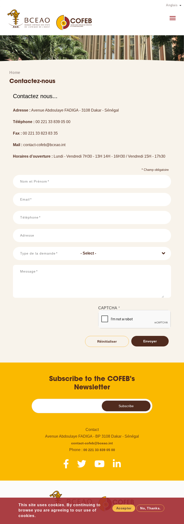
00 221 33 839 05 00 (99, 450)
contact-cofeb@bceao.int (92, 443)
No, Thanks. (150, 508)
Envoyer (150, 341)
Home (14, 73)
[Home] (50, 19)
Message (28, 271)
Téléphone (29, 217)
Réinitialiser (107, 341)
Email (25, 199)
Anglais (172, 5)
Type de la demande (38, 253)
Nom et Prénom (33, 181)
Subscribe (126, 406)
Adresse (27, 235)
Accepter (123, 508)
